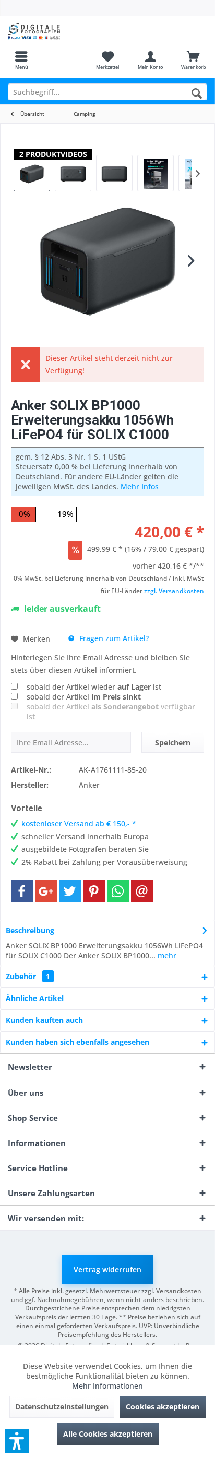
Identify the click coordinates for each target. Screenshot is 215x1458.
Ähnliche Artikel (35, 998)
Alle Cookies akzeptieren (107, 1434)
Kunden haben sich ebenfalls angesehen (77, 1042)
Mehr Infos (140, 486)
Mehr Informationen (107, 1386)
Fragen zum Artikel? (113, 638)
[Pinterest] (94, 891)
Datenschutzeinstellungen (62, 1407)
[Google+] (46, 891)
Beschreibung (30, 930)
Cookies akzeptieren (162, 1407)
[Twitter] (70, 891)
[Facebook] (22, 891)
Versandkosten (178, 1290)
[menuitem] (21, 60)
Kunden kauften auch (44, 1020)
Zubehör (28, 976)
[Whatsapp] (118, 891)
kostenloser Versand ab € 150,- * (78, 823)
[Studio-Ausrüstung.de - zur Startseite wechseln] (54, 31)
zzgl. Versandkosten (174, 590)
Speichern (172, 743)
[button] (17, 1441)
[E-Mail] (142, 891)
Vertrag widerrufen (107, 1269)
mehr (166, 955)
